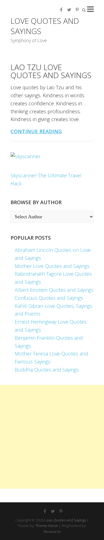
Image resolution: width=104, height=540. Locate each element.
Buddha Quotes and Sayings (47, 369)
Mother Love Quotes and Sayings (52, 266)
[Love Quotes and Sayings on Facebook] (61, 9)
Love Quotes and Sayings (45, 26)
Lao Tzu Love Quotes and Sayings (51, 71)
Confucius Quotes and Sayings (49, 298)
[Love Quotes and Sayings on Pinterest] (77, 9)
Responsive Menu (90, 9)
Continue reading (36, 131)
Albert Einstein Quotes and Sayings (54, 289)
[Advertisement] (52, 437)
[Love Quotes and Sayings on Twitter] (69, 9)
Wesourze (52, 531)
